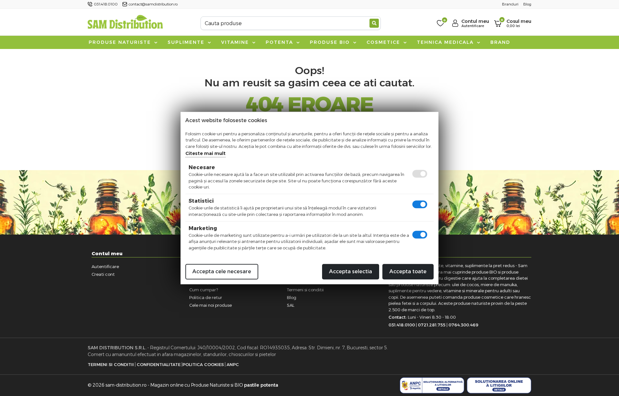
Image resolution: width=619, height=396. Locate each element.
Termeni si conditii (305, 289)
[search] (374, 23)
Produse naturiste (121, 42)
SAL (290, 305)
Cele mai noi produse (210, 305)
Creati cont (103, 274)
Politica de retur (205, 297)
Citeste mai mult (205, 153)
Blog (291, 297)
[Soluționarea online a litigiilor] (499, 385)
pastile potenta (261, 385)
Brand (500, 42)
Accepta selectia (350, 271)
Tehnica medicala (446, 42)
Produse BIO (331, 42)
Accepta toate (408, 271)
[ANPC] (432, 385)
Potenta (280, 42)
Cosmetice (384, 42)
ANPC (233, 364)
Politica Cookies (203, 364)
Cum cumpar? (203, 289)
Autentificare (105, 266)
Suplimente (187, 42)
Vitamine (236, 42)
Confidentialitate (159, 364)
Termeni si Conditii (111, 364)
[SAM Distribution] (125, 23)
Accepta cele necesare (221, 271)
